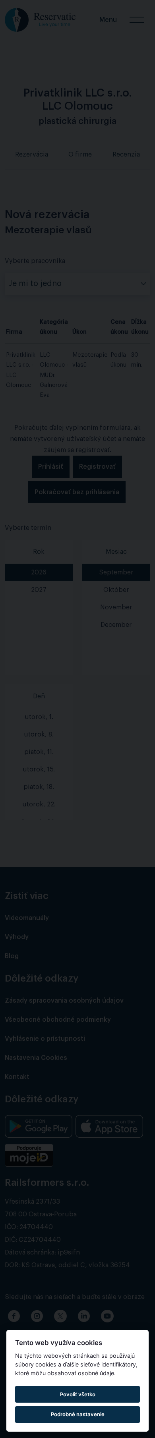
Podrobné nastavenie (78, 1414)
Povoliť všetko (77, 1394)
